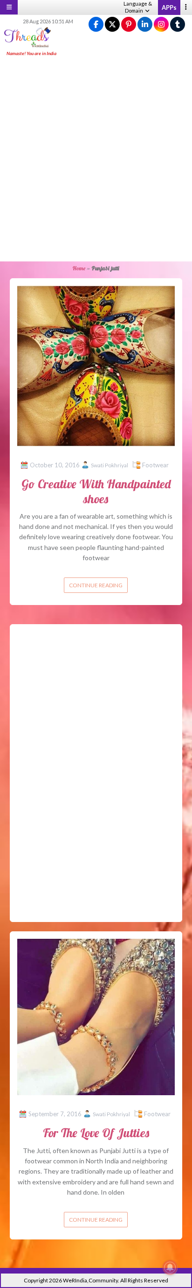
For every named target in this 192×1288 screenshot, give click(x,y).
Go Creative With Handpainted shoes (96, 491)
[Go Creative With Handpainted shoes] (96, 365)
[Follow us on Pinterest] (128, 24)
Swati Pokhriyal (109, 465)
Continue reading (96, 585)
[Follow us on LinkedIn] (144, 24)
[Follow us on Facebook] (96, 24)
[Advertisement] (96, 159)
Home (78, 268)
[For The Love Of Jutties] (96, 1016)
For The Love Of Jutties (96, 1132)
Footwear (155, 465)
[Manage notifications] (170, 1267)
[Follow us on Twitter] (112, 24)
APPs (169, 7)
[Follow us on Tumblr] (177, 24)
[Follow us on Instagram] (161, 24)
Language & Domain (137, 7)
